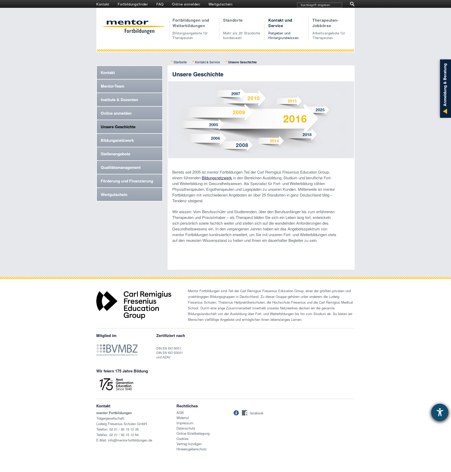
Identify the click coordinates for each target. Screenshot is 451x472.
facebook (257, 412)
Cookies (182, 438)
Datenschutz (185, 428)
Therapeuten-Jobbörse (328, 28)
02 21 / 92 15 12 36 (124, 429)
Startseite (180, 62)
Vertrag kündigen (189, 443)
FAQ (160, 4)
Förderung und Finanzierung (127, 181)
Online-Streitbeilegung (193, 433)
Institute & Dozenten (119, 99)
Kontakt (102, 4)
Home (133, 27)
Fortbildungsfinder (133, 4)
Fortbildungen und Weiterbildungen (191, 28)
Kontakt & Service (207, 62)
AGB (180, 412)
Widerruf (182, 417)
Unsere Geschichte (118, 127)
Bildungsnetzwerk (117, 140)
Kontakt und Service (283, 28)
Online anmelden (186, 4)
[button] (236, 412)
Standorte (241, 28)
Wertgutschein (221, 4)
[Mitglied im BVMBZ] (117, 347)
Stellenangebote (115, 154)
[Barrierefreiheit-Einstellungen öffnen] (439, 412)
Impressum (184, 422)
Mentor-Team (112, 86)
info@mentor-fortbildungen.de (130, 440)
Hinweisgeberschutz (191, 448)
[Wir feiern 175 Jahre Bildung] (116, 383)
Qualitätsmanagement (121, 167)
